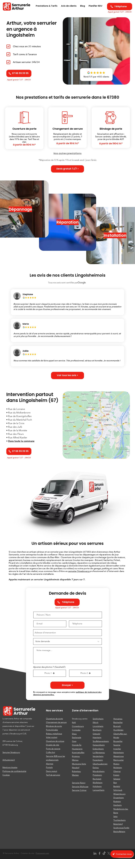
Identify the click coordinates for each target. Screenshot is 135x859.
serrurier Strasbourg (78, 571)
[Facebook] (100, 853)
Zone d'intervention (85, 710)
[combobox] (67, 632)
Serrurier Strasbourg (11, 752)
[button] (67, 169)
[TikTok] (104, 853)
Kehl (74, 722)
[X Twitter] (109, 853)
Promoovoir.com (42, 853)
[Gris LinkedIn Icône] (95, 853)
